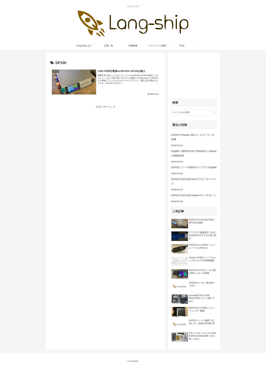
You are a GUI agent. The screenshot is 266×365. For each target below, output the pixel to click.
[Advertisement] (105, 128)
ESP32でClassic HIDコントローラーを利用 (192, 137)
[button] (214, 112)
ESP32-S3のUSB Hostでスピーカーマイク (193, 181)
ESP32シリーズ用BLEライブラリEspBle (194, 167)
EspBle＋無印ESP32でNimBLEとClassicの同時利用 (194, 153)
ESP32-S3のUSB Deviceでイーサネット (193, 195)
